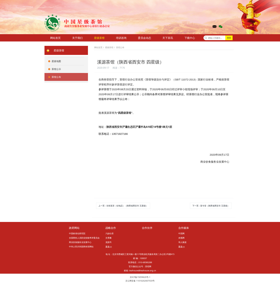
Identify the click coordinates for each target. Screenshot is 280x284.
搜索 (229, 37)
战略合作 (110, 227)
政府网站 (74, 227)
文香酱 (108, 237)
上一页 (123, 205)
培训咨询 (121, 38)
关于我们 (77, 38)
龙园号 (108, 242)
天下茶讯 (167, 38)
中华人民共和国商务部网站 (81, 246)
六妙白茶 (109, 233)
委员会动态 (144, 38)
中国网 (181, 233)
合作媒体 (183, 227)
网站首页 (55, 38)
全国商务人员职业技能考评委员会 (84, 237)
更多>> (108, 246)
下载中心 (189, 38)
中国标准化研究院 (77, 233)
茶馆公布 (120, 47)
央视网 (181, 237)
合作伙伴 (147, 227)
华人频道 (182, 242)
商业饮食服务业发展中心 (80, 242)
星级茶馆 (99, 38)
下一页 (210, 205)
